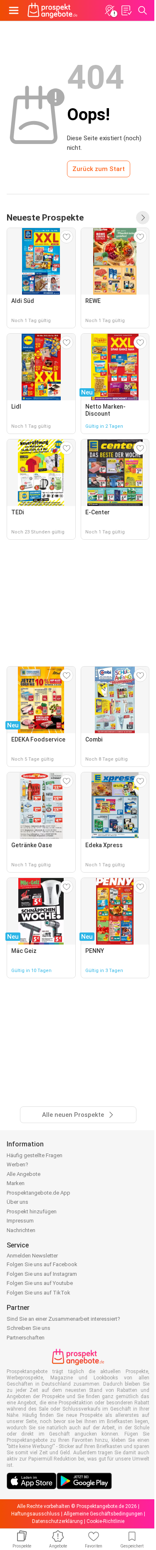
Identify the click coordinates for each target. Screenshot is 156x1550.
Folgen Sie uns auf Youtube (40, 1283)
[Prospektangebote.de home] (52, 10)
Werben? (17, 1164)
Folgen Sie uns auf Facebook (42, 1264)
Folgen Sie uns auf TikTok (38, 1293)
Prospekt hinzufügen (32, 1211)
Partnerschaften (26, 1337)
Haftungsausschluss (35, 1514)
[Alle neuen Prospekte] (142, 217)
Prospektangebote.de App (38, 1193)
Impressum (20, 1221)
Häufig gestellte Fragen (34, 1155)
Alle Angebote (23, 1174)
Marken (16, 1183)
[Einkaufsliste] (126, 10)
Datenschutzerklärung (57, 1521)
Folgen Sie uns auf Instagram (42, 1274)
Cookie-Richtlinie (105, 1521)
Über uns (17, 1202)
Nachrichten (21, 1230)
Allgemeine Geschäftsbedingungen (103, 1514)
